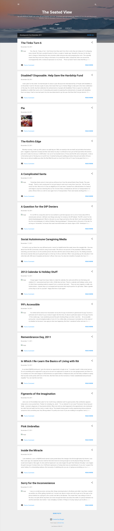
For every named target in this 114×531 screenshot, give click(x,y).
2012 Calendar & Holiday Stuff (39, 271)
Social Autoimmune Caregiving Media (44, 239)
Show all (90, 35)
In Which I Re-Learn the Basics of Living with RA (50, 361)
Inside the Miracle (32, 450)
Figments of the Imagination (38, 393)
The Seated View (57, 12)
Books (59, 28)
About (52, 28)
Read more (89, 65)
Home (44, 28)
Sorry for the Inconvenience (38, 483)
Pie (23, 108)
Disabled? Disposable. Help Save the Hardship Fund (52, 75)
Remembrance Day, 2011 (36, 337)
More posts (57, 513)
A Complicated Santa (33, 174)
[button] (92, 42)
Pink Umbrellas (30, 426)
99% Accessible (30, 304)
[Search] (95, 5)
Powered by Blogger (58, 519)
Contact (68, 28)
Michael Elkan (61, 522)
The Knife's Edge (31, 141)
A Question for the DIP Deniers (39, 206)
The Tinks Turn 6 (31, 42)
